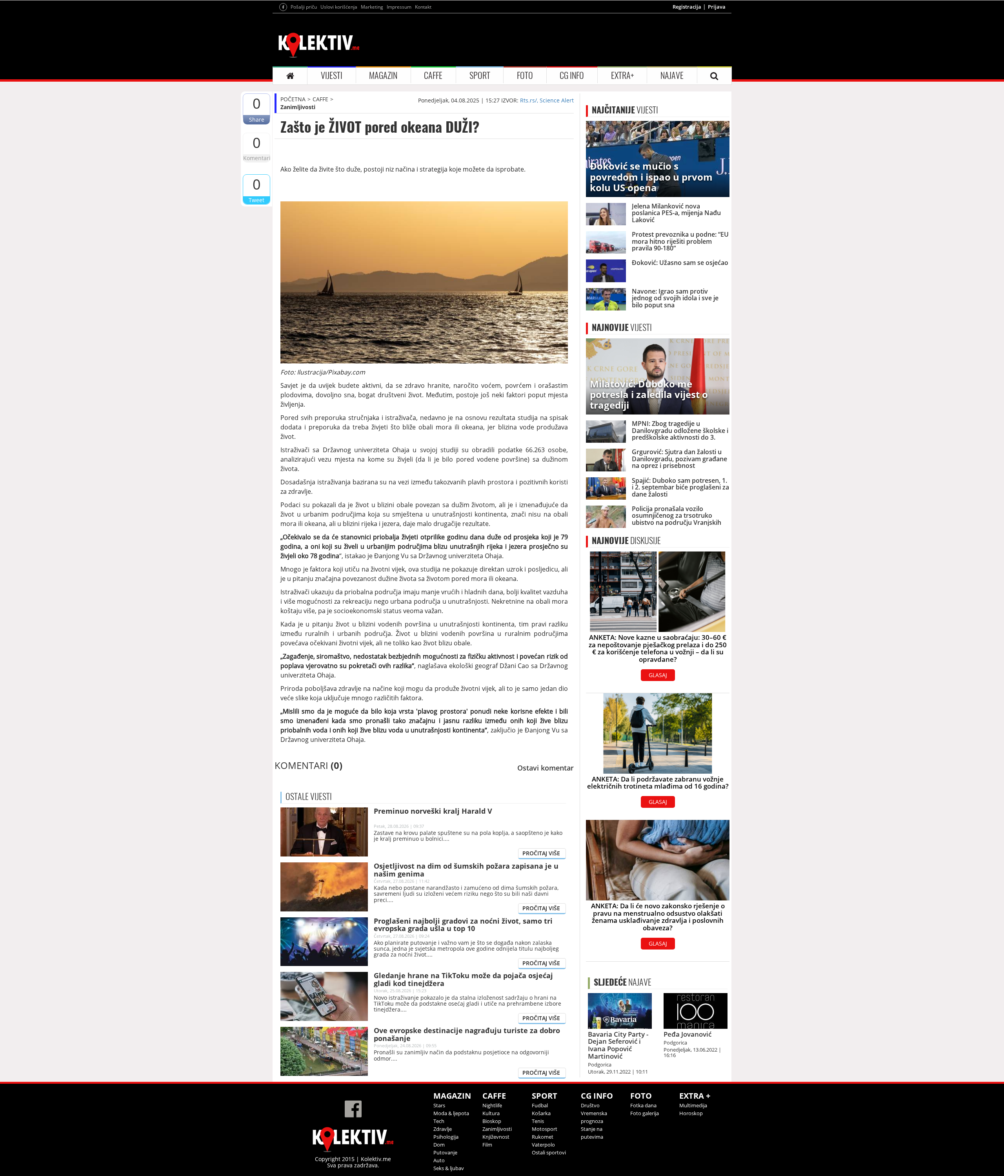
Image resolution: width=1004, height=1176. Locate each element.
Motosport (544, 1128)
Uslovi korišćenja (338, 7)
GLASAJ (658, 675)
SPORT (479, 75)
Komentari (256, 158)
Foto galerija (644, 1113)
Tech (438, 1121)
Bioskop (491, 1121)
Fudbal (540, 1105)
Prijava (717, 6)
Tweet (256, 200)
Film (487, 1144)
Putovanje (445, 1152)
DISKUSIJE (626, 540)
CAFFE (433, 75)
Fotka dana (643, 1105)
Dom (439, 1144)
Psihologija (445, 1136)
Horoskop (691, 1113)
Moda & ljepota (451, 1113)
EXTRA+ (622, 75)
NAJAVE (672, 75)
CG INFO (572, 75)
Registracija (687, 6)
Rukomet (542, 1136)
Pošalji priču (304, 7)
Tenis (538, 1121)
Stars (439, 1105)
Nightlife (492, 1105)
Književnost (495, 1136)
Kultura (491, 1113)
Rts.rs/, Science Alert (547, 100)
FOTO (525, 75)
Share (256, 119)
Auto (439, 1160)
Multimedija (693, 1105)
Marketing (372, 7)
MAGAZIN (383, 75)
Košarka (541, 1113)
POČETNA (293, 99)
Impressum (399, 7)
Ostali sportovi (549, 1152)
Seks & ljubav (448, 1168)
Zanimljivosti (297, 107)
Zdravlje (442, 1128)
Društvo (590, 1105)
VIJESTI (331, 75)
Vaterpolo (543, 1144)
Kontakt (423, 7)
